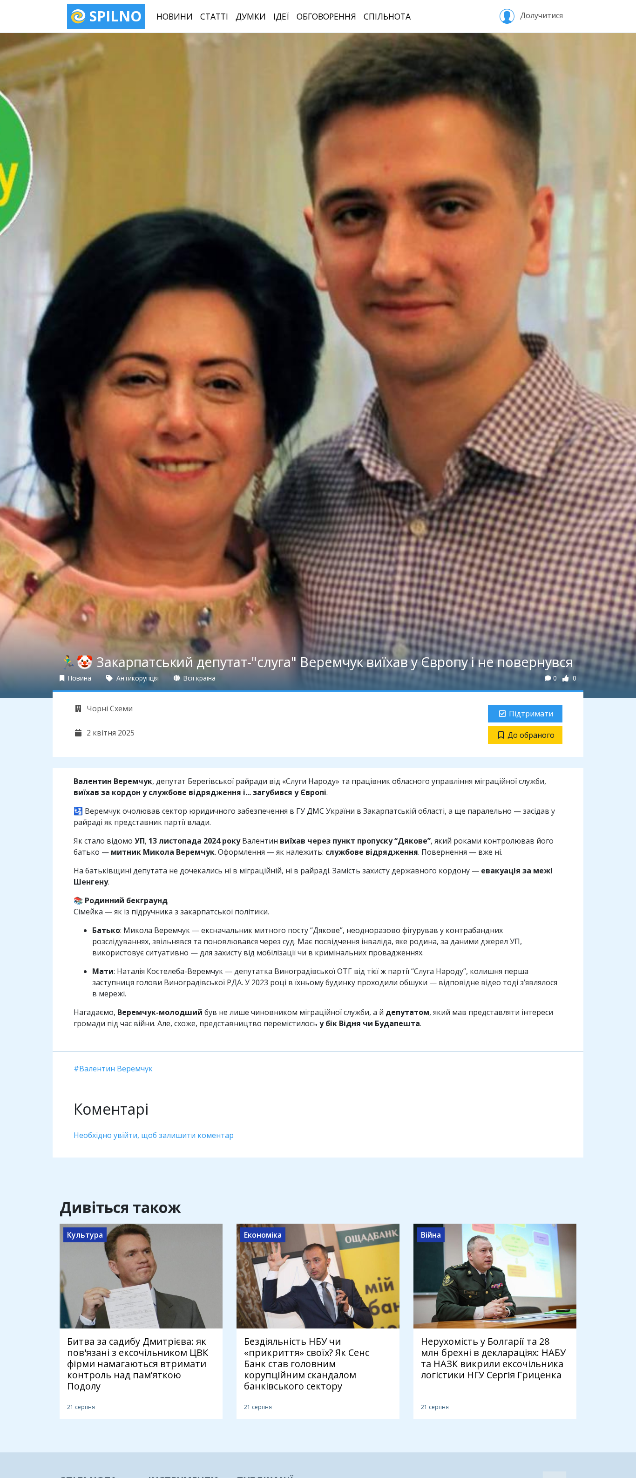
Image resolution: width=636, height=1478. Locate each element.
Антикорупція (137, 678)
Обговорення (326, 16)
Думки (251, 16)
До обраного (531, 735)
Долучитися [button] (540, 15)
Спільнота (387, 16)
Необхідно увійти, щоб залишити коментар (154, 1135)
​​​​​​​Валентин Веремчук (116, 1068)
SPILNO (114, 16)
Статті (214, 16)
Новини (174, 16)
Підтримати (531, 713)
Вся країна (199, 678)
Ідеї (281, 16)
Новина (78, 678)
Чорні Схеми (109, 708)
